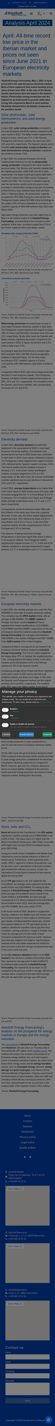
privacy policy (45, 702)
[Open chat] (48, 1419)
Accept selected (26, 734)
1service (14, 711)
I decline (6, 734)
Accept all (47, 734)
